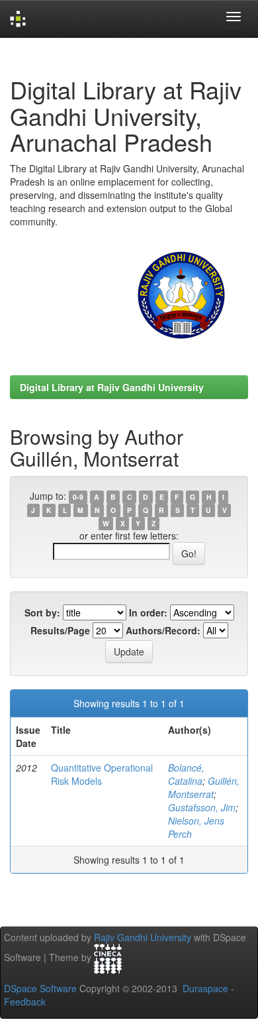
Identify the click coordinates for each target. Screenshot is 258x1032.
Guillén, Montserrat (203, 787)
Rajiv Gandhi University (142, 937)
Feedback (25, 1001)
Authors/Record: (163, 630)
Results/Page (60, 630)
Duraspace (205, 988)
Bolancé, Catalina (186, 774)
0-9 (78, 497)
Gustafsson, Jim (202, 807)
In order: (148, 612)
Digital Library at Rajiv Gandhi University (112, 387)
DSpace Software (40, 988)
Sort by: (42, 612)
